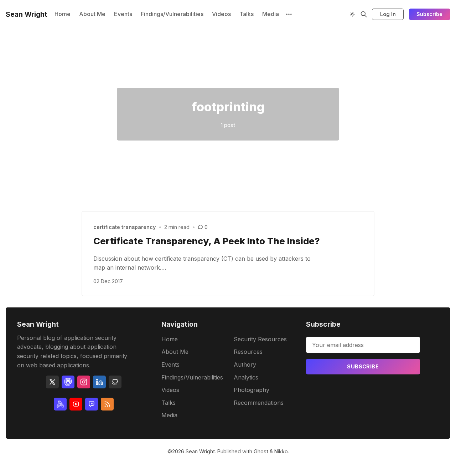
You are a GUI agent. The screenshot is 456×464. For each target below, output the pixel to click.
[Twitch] (91, 404)
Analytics (246, 377)
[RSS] (107, 404)
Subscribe (429, 14)
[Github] (115, 382)
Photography (251, 389)
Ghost (261, 451)
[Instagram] (83, 382)
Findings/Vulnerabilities (172, 13)
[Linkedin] (99, 382)
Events (123, 13)
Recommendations (259, 402)
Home (63, 13)
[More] (289, 14)
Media (270, 13)
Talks (246, 13)
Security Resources (260, 339)
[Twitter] (52, 382)
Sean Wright (200, 451)
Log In (388, 14)
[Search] (363, 14)
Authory (245, 364)
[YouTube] (75, 404)
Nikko (281, 451)
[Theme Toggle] (352, 14)
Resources (248, 351)
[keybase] (60, 404)
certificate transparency (124, 227)
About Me (92, 13)
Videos (221, 13)
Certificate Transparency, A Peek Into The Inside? (206, 240)
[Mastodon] (68, 382)
